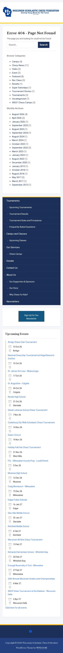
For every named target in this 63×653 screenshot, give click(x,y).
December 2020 (19, 162)
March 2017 (17, 181)
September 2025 (20, 125)
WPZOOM (41, 648)
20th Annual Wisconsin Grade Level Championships (31, 579)
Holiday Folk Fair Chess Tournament (24, 447)
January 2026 (18, 121)
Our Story (13, 288)
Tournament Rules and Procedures (25, 220)
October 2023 (18, 144)
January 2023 (18, 155)
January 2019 (18, 166)
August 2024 (18, 136)
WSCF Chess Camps (22, 102)
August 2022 (18, 159)
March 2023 (17, 151)
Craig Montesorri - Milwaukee (21, 486)
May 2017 (16, 177)
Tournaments (18, 95)
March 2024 (17, 140)
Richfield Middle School (18, 526)
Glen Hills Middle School (18, 513)
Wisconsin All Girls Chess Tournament (25, 540)
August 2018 (18, 173)
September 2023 (20, 147)
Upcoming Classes (17, 240)
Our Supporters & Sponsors (22, 281)
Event (14, 73)
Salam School (14, 435)
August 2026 (18, 114)
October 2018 (18, 170)
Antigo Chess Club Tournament (22, 342)
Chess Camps (15, 254)
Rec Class (17, 80)
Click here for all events (16, 608)
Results (15, 84)
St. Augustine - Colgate (18, 383)
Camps (15, 61)
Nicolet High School (16, 397)
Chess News (18, 65)
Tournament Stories (21, 91)
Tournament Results (18, 214)
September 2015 (20, 184)
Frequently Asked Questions (22, 227)
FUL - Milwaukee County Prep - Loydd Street (28, 461)
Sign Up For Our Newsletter (31, 317)
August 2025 (18, 129)
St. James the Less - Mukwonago (23, 371)
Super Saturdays (20, 87)
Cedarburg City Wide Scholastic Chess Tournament (31, 422)
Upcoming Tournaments (20, 207)
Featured (16, 76)
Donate (10, 261)
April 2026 (17, 118)
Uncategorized (19, 98)
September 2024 (20, 133)
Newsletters (12, 301)
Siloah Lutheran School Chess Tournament (27, 410)
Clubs (14, 69)
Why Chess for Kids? (18, 294)
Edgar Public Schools (17, 500)
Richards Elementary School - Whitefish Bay (28, 552)
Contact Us (12, 268)
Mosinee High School (17, 473)
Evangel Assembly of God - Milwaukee (25, 565)
